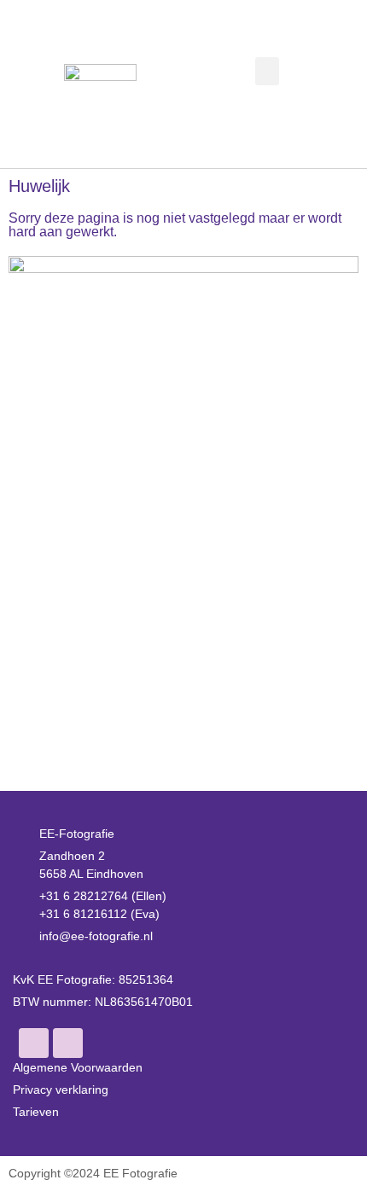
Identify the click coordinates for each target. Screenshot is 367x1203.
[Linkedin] (68, 1043)
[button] (267, 71)
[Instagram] (34, 1043)
